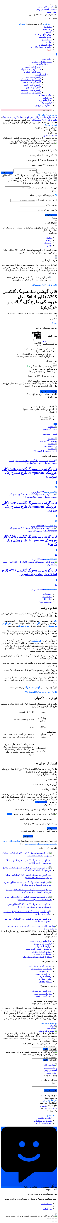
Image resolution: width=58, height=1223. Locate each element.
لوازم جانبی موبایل (43, 117)
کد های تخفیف (45, 981)
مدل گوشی (52, 336)
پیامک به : (44, 419)
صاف (44, 341)
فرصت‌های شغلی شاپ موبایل (38, 949)
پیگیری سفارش (45, 44)
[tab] (26, 594)
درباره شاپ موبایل (43, 946)
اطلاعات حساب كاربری (41, 47)
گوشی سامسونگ (32, 687)
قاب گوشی (28, 117)
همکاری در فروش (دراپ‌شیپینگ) (37, 956)
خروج (49, 50)
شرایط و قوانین (50, 1100)
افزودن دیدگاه (41, 802)
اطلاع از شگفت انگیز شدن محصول (38, 409)
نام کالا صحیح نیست (45, 150)
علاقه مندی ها (45, 37)
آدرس (49, 32)
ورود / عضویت (50, 1090)
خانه (55, 117)
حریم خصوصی (45, 971)
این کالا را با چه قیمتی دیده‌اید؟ (43, 188)
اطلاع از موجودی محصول (42, 406)
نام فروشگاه (51, 205)
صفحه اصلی (46, 1203)
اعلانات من (47, 39)
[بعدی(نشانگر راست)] (53, 1221)
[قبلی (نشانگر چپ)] (56, 1221)
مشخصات (47, 596)
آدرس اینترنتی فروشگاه (46, 200)
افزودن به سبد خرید (48, 392)
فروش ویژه (46, 110)
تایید (45, 1049)
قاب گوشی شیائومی (42, 993)
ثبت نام (22, 24)
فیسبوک (48, 243)
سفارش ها (47, 29)
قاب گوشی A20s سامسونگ (44, 120)
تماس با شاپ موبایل (42, 944)
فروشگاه (47, 1208)
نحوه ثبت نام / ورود (43, 974)
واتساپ (48, 240)
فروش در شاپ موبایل (42, 951)
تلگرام (49, 237)
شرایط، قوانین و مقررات (40, 966)
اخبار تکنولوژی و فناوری (41, 941)
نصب (9, 814)
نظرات (48, 42)
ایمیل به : (44, 417)
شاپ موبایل (23, 626)
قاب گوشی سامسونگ (12, 117)
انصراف (53, 1049)
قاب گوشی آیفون (44, 996)
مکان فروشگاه (50, 210)
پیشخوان (48, 26)
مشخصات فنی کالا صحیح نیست (40, 160)
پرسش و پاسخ (45, 602)
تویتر (49, 245)
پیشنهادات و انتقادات (42, 954)
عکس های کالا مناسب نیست (41, 155)
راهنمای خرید (46, 976)
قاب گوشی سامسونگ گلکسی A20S (41, 692)
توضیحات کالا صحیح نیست (42, 165)
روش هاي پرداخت (43, 34)
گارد (38, 623)
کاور (55, 621)
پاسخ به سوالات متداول (41, 968)
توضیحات (47, 594)
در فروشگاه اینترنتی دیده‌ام (42, 195)
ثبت (55, 424)
